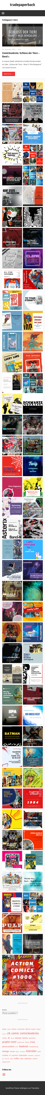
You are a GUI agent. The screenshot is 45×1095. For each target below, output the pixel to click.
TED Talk (7, 1058)
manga (5, 1051)
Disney (12, 1038)
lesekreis (23, 1046)
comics (4, 1038)
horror (27, 1042)
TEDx (11, 1058)
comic (15, 1033)
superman (37, 1055)
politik (39, 1051)
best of (27, 1029)
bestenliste (21, 1029)
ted (3, 1058)
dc (9, 1037)
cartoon (4, 1034)
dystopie (18, 1038)
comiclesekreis (29, 1033)
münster (31, 1051)
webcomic (28, 1058)
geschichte (32, 1038)
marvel (12, 1051)
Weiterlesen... (8, 74)
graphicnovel (20, 1042)
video (22, 1059)
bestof (33, 1029)
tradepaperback (22, 4)
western (35, 1059)
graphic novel (9, 1041)
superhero (30, 1055)
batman (14, 1029)
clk (8, 1033)
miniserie (22, 1051)
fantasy (25, 1038)
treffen (16, 1058)
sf (10, 1055)
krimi (16, 1046)
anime (9, 1029)
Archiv (4, 1010)
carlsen (38, 1029)
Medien (17, 1051)
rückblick (5, 1055)
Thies (19, 49)
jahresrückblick (8, 1046)
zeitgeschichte (6, 1062)
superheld (15, 1055)
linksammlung (33, 1047)
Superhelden (23, 1055)
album (4, 1029)
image (32, 1042)
